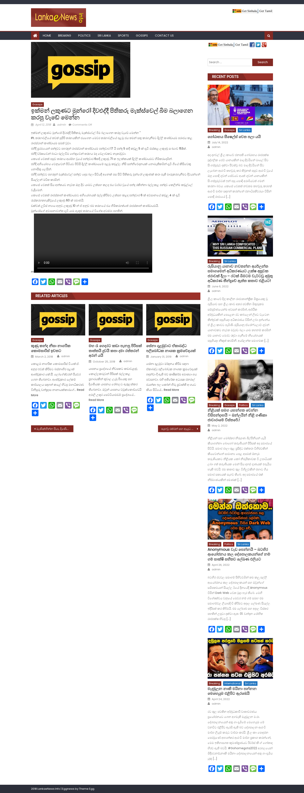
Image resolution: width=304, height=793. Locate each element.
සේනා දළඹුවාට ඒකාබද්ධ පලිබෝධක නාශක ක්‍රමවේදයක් (171, 348)
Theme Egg (86, 789)
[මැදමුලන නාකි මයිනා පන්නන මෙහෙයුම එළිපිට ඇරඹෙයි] (240, 658)
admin (61, 125)
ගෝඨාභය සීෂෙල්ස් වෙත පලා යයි (234, 136)
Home (47, 35)
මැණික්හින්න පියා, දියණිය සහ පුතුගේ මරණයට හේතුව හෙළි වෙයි (54, 429)
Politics (84, 35)
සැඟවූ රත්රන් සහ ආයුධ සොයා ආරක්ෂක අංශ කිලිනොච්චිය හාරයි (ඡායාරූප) (180, 429)
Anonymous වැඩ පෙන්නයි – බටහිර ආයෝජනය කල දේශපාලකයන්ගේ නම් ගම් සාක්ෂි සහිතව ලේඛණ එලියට (239, 554)
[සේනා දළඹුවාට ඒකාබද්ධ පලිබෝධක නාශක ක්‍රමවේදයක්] (173, 319)
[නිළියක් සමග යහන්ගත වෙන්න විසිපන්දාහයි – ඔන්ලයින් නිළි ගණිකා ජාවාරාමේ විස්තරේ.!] (240, 380)
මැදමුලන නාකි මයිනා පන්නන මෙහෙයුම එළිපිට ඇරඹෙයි (232, 691)
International (232, 683)
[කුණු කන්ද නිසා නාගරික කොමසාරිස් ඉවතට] (58, 319)
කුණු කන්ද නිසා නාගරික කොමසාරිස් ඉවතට (51, 348)
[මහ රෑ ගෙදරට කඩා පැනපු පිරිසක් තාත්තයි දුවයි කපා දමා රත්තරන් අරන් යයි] (116, 319)
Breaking (64, 35)
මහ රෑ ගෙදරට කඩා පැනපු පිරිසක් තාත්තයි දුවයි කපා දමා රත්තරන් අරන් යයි (115, 350)
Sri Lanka (104, 35)
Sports (123, 35)
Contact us (164, 35)
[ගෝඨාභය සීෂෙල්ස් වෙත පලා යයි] (240, 105)
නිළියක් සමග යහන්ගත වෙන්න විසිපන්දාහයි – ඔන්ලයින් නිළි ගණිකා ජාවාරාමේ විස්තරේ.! (237, 415)
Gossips (142, 35)
